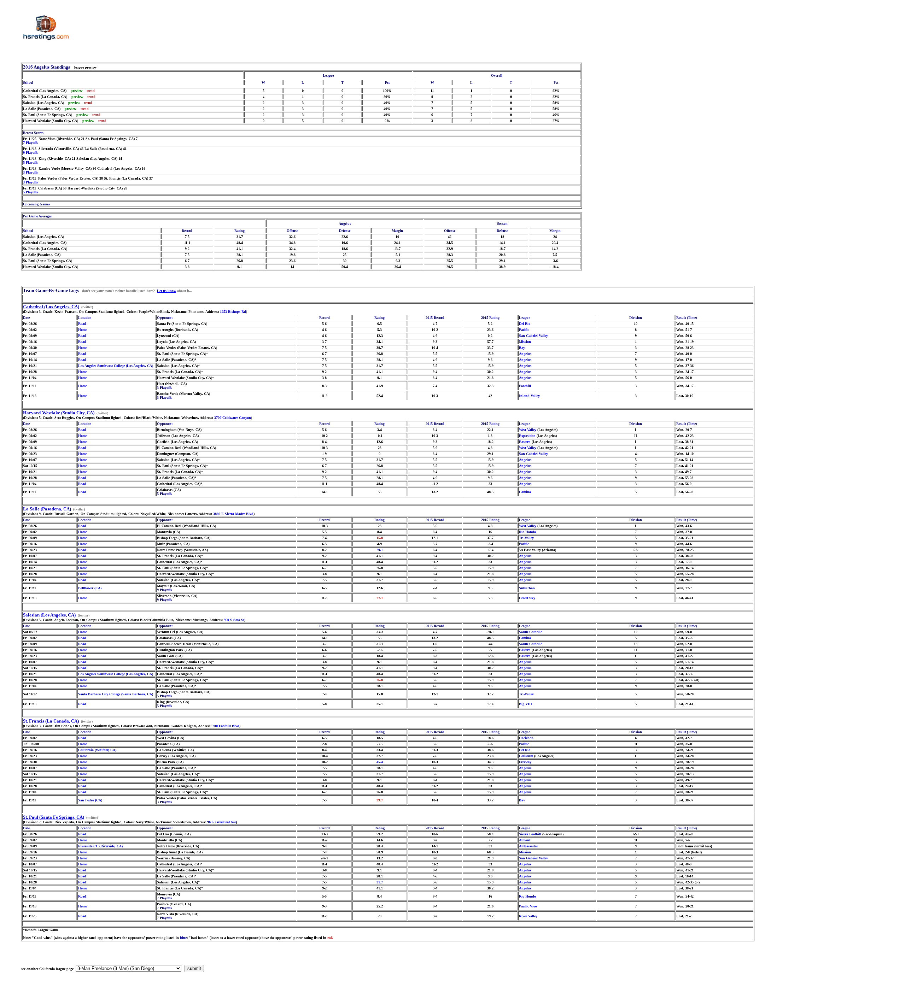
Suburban (527, 588)
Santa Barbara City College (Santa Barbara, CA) (115, 694)
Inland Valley (529, 396)
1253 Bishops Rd (233, 312)
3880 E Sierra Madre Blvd (233, 514)
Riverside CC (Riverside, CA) (100, 846)
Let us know (166, 291)
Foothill (525, 386)
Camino (525, 492)
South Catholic (530, 632)
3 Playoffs (30, 172)
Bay (522, 348)
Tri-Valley (526, 538)
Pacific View (528, 906)
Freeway (525, 762)
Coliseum (526, 756)
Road (82, 324)
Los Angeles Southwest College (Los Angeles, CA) (115, 366)
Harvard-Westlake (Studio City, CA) (58, 412)
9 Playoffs (30, 152)
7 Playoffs (30, 143)
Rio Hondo (527, 532)
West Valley (527, 430)
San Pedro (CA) (90, 800)
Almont (524, 840)
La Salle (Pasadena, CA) (47, 509)
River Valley (528, 916)
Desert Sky (527, 598)
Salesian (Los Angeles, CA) (49, 615)
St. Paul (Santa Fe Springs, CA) (53, 817)
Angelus (525, 354)
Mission (525, 342)
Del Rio (524, 324)
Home (82, 330)
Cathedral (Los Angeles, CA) (51, 306)
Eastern (525, 442)
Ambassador (528, 846)
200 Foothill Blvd (225, 726)
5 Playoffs (30, 162)
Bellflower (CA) (89, 588)
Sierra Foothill (530, 834)
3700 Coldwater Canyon (232, 418)
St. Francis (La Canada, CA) (51, 721)
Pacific (524, 330)
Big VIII (525, 704)
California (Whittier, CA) (97, 750)
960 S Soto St (234, 620)
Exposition (527, 436)
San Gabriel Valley (533, 336)
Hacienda (526, 738)
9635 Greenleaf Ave (221, 822)
